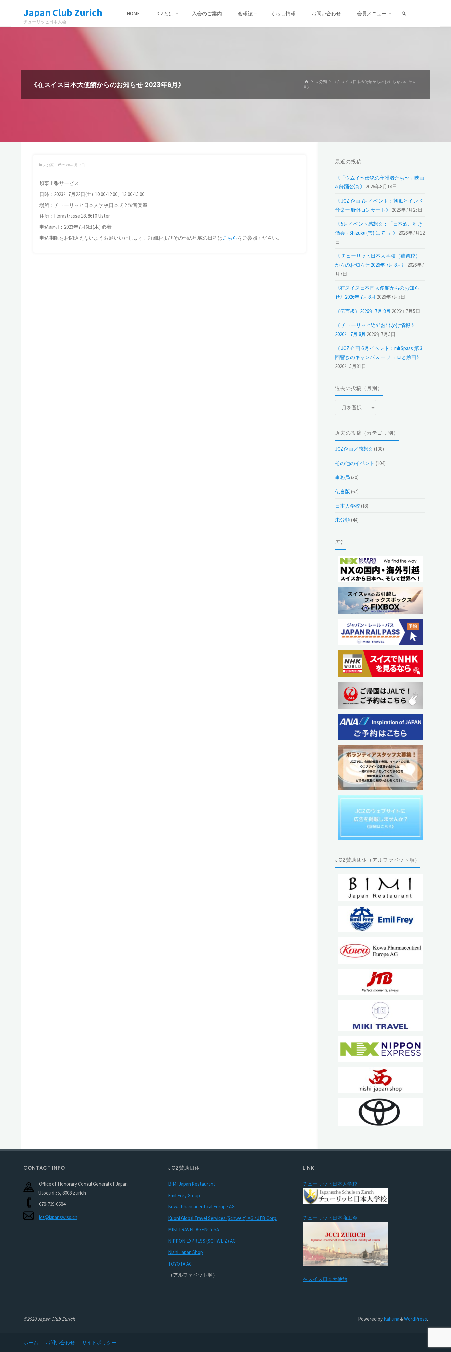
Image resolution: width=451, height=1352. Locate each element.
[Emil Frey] (380, 919)
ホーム (30, 1342)
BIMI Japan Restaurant (191, 1184)
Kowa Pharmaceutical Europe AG (201, 1207)
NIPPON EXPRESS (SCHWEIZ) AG (202, 1241)
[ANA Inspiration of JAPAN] (380, 727)
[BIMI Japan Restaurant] (380, 887)
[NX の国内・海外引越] (380, 569)
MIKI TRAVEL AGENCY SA (193, 1229)
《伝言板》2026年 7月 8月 (363, 311)
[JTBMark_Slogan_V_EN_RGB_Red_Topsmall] (380, 982)
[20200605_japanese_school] (345, 1196)
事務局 (342, 477)
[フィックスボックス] (380, 600)
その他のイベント (355, 463)
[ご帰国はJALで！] (380, 695)
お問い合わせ (60, 1342)
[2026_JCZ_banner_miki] (380, 632)
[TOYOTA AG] (380, 1112)
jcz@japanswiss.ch (58, 1217)
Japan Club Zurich (62, 12)
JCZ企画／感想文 (354, 449)
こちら (230, 238)
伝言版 (342, 491)
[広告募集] (380, 817)
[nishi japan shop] (380, 1080)
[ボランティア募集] (380, 767)
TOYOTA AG (180, 1264)
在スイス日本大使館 (325, 1279)
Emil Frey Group (184, 1195)
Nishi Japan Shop (185, 1252)
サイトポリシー (99, 1342)
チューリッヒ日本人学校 (330, 1184)
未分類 (321, 81)
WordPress (415, 1319)
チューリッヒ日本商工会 (330, 1218)
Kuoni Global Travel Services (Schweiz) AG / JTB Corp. (222, 1218)
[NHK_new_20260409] (380, 663)
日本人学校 (347, 506)
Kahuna (391, 1319)
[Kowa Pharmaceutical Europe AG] (380, 950)
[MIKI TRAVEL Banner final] (380, 1015)
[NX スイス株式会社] (380, 1049)
